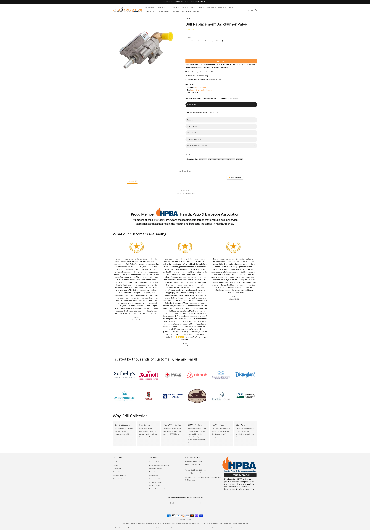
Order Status (117, 468)
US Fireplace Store (119, 479)
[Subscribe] (200, 503)
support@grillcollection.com (201, 90)
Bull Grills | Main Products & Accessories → (223, 159)
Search (115, 462)
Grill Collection (187, 519)
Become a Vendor (155, 485)
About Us (152, 472)
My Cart (115, 465)
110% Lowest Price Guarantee (159, 465)
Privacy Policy (153, 475)
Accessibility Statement (157, 489)
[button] (150, 8)
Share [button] (189, 154)
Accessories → (202, 159)
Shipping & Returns (155, 468)
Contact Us (116, 472)
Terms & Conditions (155, 479)
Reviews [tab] (131, 181)
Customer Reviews (155, 462)
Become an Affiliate (119, 475)
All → (209, 159)
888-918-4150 (200, 87)
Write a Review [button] (236, 177)
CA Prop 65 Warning (155, 482)
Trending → (239, 159)
